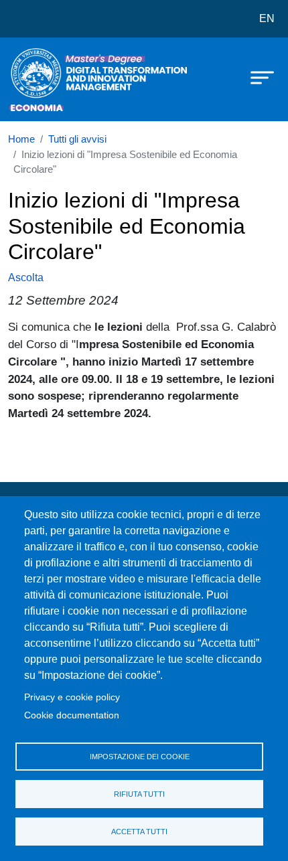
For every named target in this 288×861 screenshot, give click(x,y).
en (267, 18)
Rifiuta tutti (139, 794)
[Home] (41, 79)
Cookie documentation (71, 715)
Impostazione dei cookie (140, 757)
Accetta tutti (139, 832)
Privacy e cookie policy (72, 697)
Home (21, 139)
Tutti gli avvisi (77, 139)
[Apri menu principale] (256, 77)
